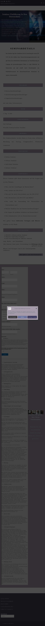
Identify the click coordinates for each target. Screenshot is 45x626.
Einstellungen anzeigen (32, 317)
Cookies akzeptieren (12, 317)
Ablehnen (22, 317)
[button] (36, 308)
